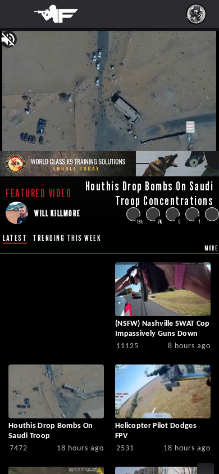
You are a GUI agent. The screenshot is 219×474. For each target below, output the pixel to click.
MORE (211, 248)
